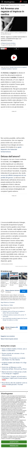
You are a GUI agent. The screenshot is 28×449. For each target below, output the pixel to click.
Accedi (25, 2)
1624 (20, 400)
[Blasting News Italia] (9, 2)
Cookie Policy (17, 438)
